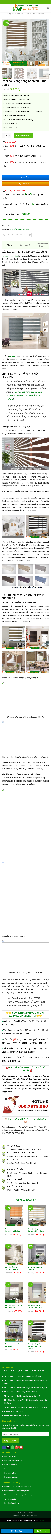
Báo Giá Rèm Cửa (11, 1503)
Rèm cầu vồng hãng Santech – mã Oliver (35, 1307)
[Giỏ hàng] (48, 7)
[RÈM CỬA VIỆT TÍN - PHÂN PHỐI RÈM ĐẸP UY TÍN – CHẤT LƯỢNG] (25, 8)
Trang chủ (10, 14)
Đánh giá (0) (25, 245)
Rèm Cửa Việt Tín (31, 1515)
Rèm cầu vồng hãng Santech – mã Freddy (12, 1268)
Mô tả (9, 245)
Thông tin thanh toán (41, 245)
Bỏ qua (41, 1520)
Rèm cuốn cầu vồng (10, 256)
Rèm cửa (20, 14)
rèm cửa (13, 356)
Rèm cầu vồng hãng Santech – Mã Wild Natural (35, 1346)
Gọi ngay (43, 1531)
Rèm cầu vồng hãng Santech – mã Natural (12, 1230)
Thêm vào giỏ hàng (23, 135)
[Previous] (5, 42)
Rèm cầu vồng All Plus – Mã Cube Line (13, 1307)
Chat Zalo (18, 1531)
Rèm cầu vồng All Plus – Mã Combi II (13, 1345)
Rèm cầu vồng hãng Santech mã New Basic (36, 1230)
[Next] (46, 42)
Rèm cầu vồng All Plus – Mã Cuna (36, 1268)
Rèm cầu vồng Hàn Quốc (35, 14)
